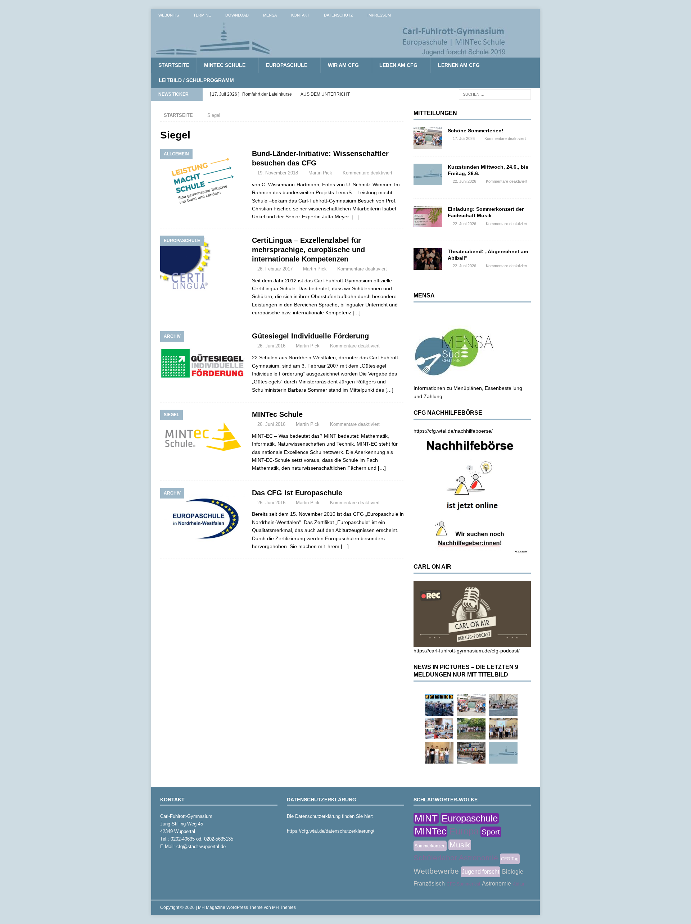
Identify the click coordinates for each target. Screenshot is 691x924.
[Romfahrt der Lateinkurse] (503, 705)
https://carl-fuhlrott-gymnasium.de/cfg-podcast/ (467, 651)
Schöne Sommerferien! (475, 130)
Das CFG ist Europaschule (297, 493)
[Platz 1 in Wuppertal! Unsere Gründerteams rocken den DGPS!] (439, 753)
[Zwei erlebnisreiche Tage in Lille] (471, 728)
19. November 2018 (277, 173)
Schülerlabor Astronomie (456, 858)
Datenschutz (338, 15)
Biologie (512, 872)
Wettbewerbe (436, 871)
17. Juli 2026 (464, 138)
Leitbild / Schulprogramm (196, 80)
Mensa (270, 15)
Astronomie (496, 883)
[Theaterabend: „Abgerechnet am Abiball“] (428, 259)
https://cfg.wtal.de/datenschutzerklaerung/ (330, 831)
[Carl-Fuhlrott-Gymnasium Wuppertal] (331, 53)
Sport (491, 832)
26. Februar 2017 (275, 269)
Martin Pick (320, 173)
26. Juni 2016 (271, 346)
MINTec (430, 831)
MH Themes (284, 907)
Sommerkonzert (430, 845)
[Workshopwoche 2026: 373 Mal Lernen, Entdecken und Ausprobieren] (439, 728)
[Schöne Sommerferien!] (428, 138)
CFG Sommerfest (463, 884)
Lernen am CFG (459, 65)
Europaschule (286, 65)
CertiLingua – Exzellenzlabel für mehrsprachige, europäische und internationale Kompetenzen (308, 249)
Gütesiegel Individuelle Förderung (310, 336)
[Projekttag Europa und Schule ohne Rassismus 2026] (471, 753)
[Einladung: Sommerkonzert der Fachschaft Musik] (428, 216)
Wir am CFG (343, 65)
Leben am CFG (398, 65)
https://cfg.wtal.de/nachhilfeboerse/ (453, 431)
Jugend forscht (480, 872)
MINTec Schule (224, 65)
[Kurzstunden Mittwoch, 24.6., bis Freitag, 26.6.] (428, 174)
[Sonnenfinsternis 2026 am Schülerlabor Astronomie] (439, 705)
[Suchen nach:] (495, 94)
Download (237, 15)
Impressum (379, 15)
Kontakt (300, 15)
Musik (460, 845)
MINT (426, 818)
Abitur (518, 884)
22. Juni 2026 (464, 181)
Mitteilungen (435, 113)
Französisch (429, 883)
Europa (464, 831)
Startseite (173, 65)
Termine (202, 15)
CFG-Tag (510, 858)
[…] (356, 216)
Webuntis (168, 15)
